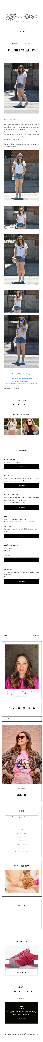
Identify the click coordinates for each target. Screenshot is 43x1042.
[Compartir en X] (18, 404)
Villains (21, 794)
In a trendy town (12, 495)
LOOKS (21, 840)
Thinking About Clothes (13, 555)
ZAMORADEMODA (21, 844)
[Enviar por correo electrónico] (29, 404)
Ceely (6, 516)
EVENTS (21, 848)
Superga (21, 383)
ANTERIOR (36, 635)
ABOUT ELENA (21, 833)
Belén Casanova (11, 545)
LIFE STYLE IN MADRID (22, 851)
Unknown (8, 475)
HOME (21, 829)
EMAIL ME (22, 837)
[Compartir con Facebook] (13, 404)
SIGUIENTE (6, 635)
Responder (21, 467)
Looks (21, 57)
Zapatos (7, 383)
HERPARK (35, 1034)
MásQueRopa (9, 459)
